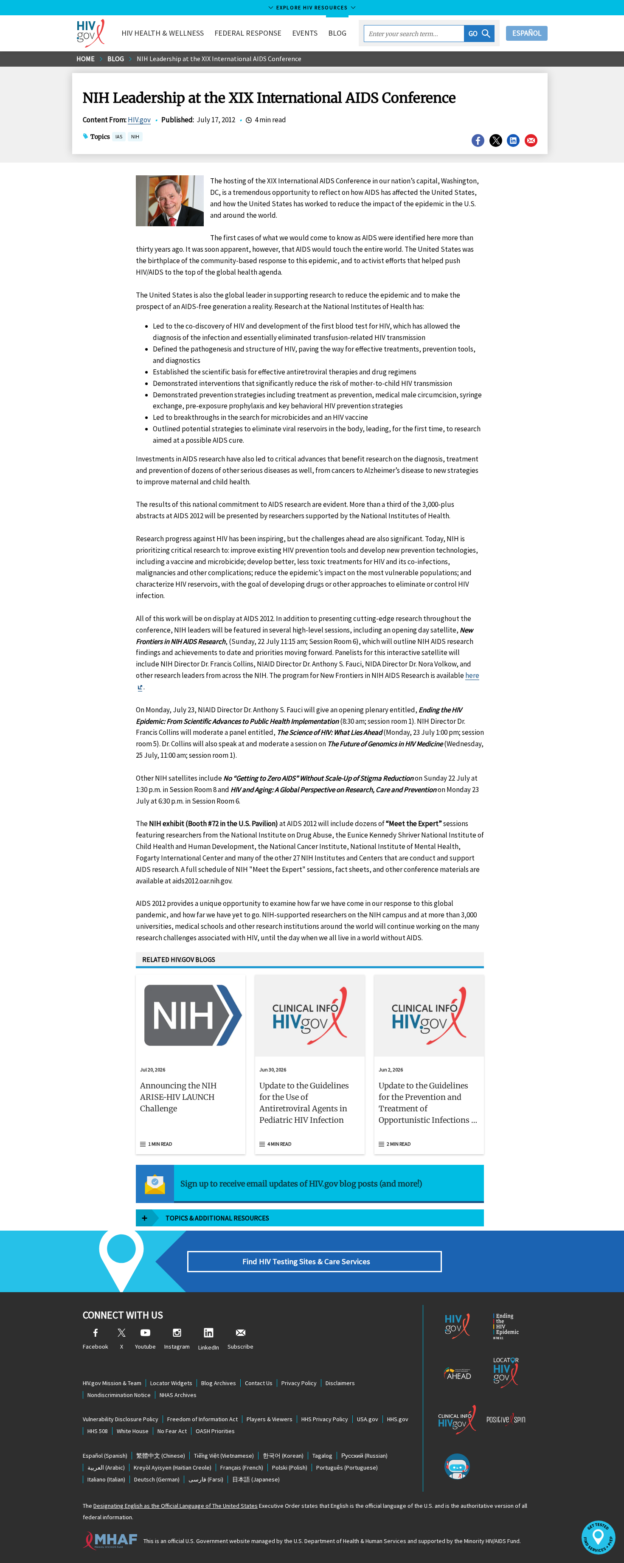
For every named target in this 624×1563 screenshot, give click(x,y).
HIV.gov (139, 119)
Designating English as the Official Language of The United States (175, 1506)
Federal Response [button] (247, 33)
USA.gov (367, 1419)
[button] (479, 33)
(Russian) (364, 1455)
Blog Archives (218, 1383)
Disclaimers (340, 1383)
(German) (157, 1479)
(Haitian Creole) (172, 1467)
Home (85, 58)
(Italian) (106, 1479)
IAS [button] (118, 136)
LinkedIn (208, 1347)
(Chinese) (160, 1455)
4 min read (279, 1144)
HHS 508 (97, 1431)
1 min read (160, 1144)
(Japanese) (256, 1479)
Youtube (145, 1346)
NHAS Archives (178, 1395)
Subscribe (240, 1346)
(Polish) (289, 1467)
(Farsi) (205, 1479)
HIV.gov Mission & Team (112, 1383)
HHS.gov (397, 1419)
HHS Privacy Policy (324, 1419)
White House (133, 1431)
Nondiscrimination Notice (119, 1395)
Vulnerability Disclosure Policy (120, 1419)
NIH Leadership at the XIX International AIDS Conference (219, 58)
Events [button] (305, 33)
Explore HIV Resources (312, 7)
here (472, 675)
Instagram (177, 1346)
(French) (241, 1467)
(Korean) (283, 1455)
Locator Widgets (171, 1383)
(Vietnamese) (224, 1455)
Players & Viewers (269, 1419)
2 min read (399, 1144)
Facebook (95, 1346)
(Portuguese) (347, 1467)
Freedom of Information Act (202, 1419)
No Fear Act (172, 1431)
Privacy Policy (299, 1383)
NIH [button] (135, 137)
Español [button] (526, 33)
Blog (337, 33)
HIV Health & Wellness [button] (162, 33)
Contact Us (259, 1383)
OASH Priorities (215, 1431)
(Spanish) (105, 1455)
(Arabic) (106, 1467)
